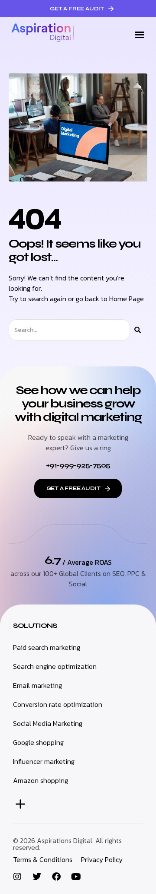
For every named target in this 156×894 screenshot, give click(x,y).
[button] (139, 34)
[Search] (137, 329)
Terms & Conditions (42, 859)
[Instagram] (17, 876)
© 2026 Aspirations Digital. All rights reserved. (67, 844)
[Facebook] (56, 876)
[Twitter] (37, 876)
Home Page (126, 298)
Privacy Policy (102, 859)
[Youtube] (75, 876)
